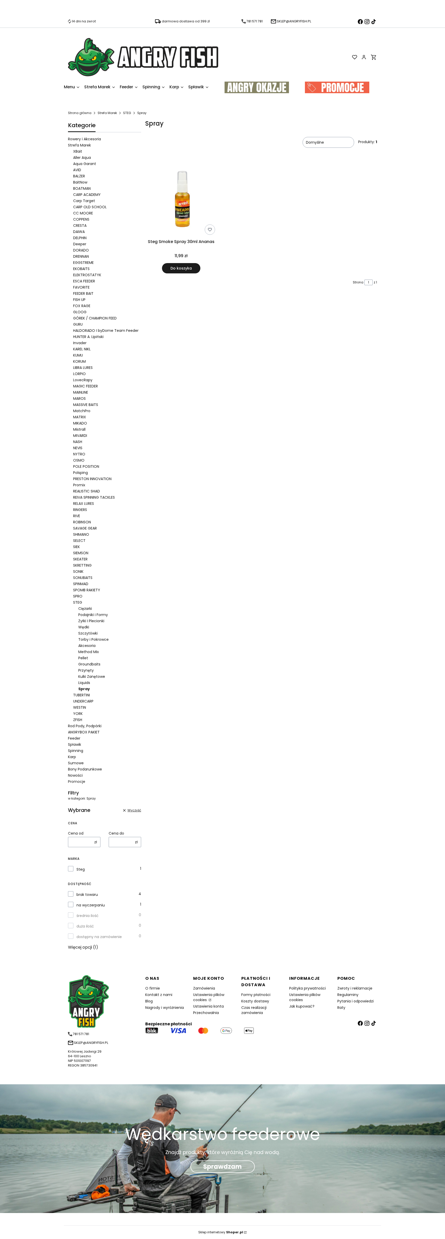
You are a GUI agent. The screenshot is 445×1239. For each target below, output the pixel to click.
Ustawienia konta (208, 1006)
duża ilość (85, 926)
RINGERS (80, 509)
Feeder (74, 738)
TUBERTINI (81, 695)
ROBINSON (82, 522)
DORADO (81, 250)
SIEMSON (80, 553)
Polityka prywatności (307, 988)
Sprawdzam (222, 1166)
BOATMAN (82, 188)
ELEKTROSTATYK (87, 275)
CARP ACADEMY (87, 194)
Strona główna (79, 113)
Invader (80, 342)
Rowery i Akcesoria (84, 139)
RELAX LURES (83, 503)
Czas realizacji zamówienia (254, 1010)
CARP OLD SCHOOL (90, 207)
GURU (78, 324)
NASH (77, 441)
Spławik (74, 744)
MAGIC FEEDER (85, 386)
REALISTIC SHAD (86, 491)
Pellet (83, 658)
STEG (127, 113)
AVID (77, 169)
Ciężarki (85, 608)
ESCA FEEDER (84, 281)
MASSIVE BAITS (85, 404)
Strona (358, 282)
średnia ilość (87, 915)
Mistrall (79, 429)
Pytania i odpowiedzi (355, 1001)
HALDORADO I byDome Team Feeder (106, 330)
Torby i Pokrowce (93, 639)
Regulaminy (347, 994)
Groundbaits (89, 664)
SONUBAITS (82, 577)
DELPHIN (80, 237)
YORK (78, 713)
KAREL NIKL (82, 349)
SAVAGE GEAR (85, 528)
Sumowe (76, 763)
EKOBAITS (81, 268)
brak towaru (87, 894)
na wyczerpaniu (90, 905)
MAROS (79, 398)
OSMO (78, 460)
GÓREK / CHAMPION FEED (95, 318)
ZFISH (77, 719)
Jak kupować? (301, 1006)
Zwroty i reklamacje (354, 988)
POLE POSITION (86, 466)
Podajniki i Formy (93, 614)
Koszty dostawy (255, 1001)
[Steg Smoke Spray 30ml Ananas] (181, 200)
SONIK (78, 571)
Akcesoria (87, 645)
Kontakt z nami (158, 994)
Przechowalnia (206, 1012)
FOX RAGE (81, 305)
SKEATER (80, 559)
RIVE (76, 515)
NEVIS (77, 447)
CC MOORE (83, 213)
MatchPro (81, 410)
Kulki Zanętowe (91, 676)
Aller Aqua (82, 157)
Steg (80, 869)
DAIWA (79, 231)
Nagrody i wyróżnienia (164, 1007)
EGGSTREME (83, 262)
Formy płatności (255, 994)
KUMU (78, 355)
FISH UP (79, 299)
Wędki (83, 627)
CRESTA (80, 225)
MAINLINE (80, 392)
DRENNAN (81, 256)
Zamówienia (204, 988)
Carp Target (84, 200)
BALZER (79, 176)
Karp (72, 756)
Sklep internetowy (220, 1232)
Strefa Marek (107, 113)
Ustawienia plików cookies (208, 997)
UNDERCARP (83, 701)
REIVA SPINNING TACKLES (94, 497)
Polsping (80, 472)
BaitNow (80, 182)
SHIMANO (81, 534)
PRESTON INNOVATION (92, 478)
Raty (341, 1007)
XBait (77, 151)
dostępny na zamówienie (99, 936)
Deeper (79, 244)
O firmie (152, 988)
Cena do (116, 833)
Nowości (75, 775)
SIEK (76, 546)
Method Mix (88, 651)
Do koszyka (181, 268)
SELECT (79, 540)
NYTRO (79, 454)
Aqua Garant (84, 163)
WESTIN (79, 707)
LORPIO (79, 373)
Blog (149, 1001)
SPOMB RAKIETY (86, 590)
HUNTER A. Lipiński (88, 336)
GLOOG (80, 312)
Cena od (75, 833)
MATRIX (79, 417)
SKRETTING (82, 565)
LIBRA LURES (83, 367)
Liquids (84, 682)
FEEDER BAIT (83, 293)
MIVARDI (80, 435)
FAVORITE (81, 287)
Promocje (76, 781)
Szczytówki (88, 633)
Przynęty (86, 670)
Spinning (75, 750)
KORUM (79, 361)
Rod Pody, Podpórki (84, 726)
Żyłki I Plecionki (91, 620)
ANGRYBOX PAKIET (84, 732)
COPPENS (81, 219)
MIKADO (80, 423)
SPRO (77, 596)
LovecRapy (82, 380)
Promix (79, 485)
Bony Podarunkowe (85, 769)
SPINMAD (80, 583)
